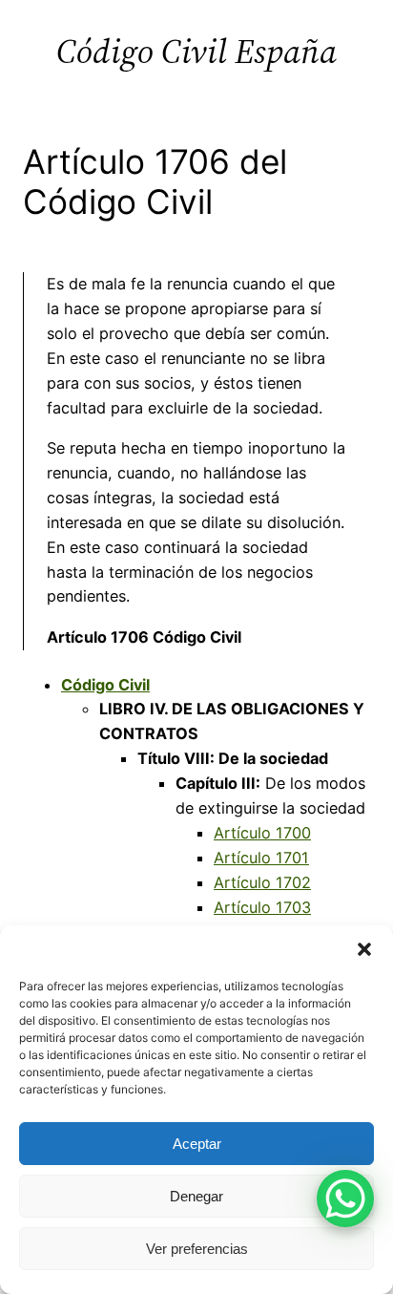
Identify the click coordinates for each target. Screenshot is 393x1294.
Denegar (196, 1196)
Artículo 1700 (262, 832)
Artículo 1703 (262, 907)
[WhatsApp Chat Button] (345, 1198)
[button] (364, 949)
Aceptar (197, 1143)
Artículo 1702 (262, 882)
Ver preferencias (197, 1249)
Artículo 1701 (261, 857)
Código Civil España (196, 51)
